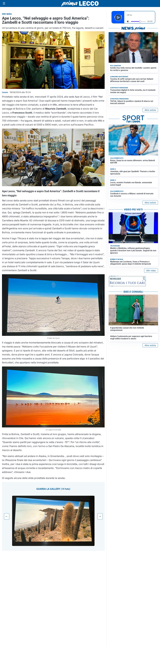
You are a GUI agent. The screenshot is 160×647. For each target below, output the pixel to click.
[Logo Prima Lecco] (80, 3)
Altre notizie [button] (150, 110)
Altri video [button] (151, 270)
